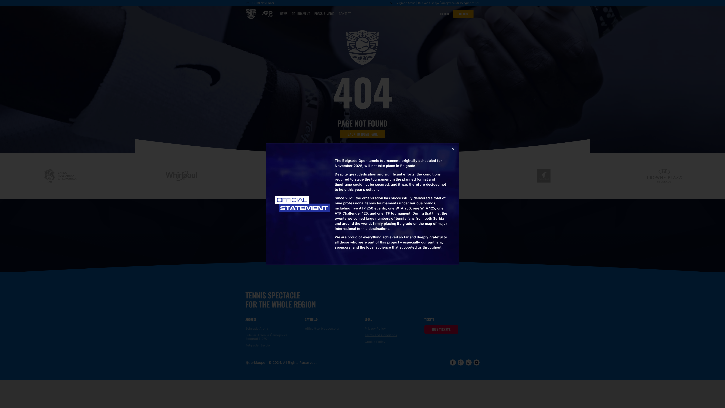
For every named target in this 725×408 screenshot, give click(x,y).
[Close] (452, 149)
